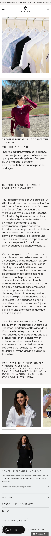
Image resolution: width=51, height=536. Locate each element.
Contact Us (41, 534)
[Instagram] (8, 511)
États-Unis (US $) (14, 520)
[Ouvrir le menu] (5, 9)
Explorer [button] (7, 497)
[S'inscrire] (45, 487)
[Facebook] (3, 511)
